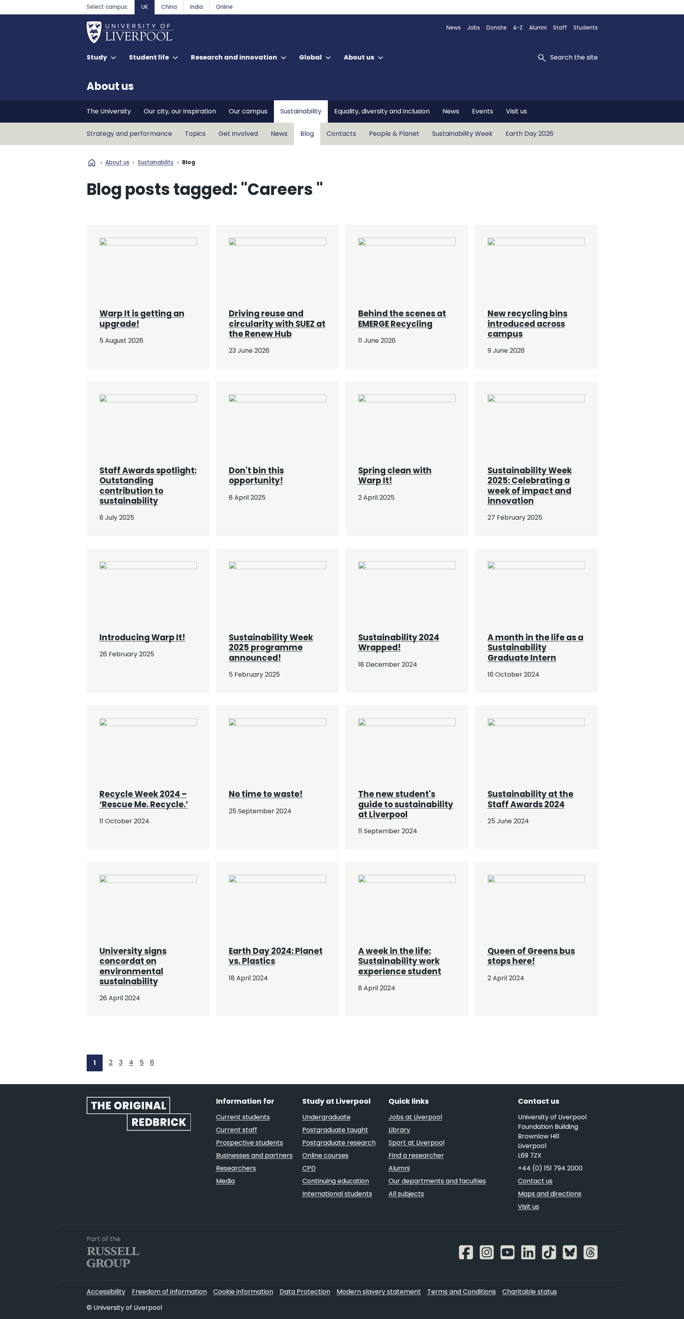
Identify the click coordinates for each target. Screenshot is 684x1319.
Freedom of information (169, 1291)
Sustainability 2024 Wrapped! (398, 642)
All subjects (406, 1193)
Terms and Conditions (461, 1291)
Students (585, 28)
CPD (309, 1168)
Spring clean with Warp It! (395, 475)
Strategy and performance (129, 133)
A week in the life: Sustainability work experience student (399, 961)
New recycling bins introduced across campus (527, 324)
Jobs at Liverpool (415, 1117)
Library (399, 1129)
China (169, 7)
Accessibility (106, 1291)
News (453, 28)
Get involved (238, 133)
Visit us (516, 111)
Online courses (325, 1155)
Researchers (236, 1168)
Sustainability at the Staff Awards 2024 (530, 799)
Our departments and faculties (437, 1181)
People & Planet (394, 133)
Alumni (538, 28)
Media (225, 1181)
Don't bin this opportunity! (256, 475)
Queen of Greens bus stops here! (531, 956)
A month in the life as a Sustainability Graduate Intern (535, 647)
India (196, 7)
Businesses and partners (254, 1155)
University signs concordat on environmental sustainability (133, 966)
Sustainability (300, 111)
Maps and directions (549, 1193)
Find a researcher (416, 1155)
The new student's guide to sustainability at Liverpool (405, 804)
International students (337, 1193)
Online (224, 7)
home (92, 162)
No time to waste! (266, 794)
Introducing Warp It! (142, 637)
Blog (307, 133)
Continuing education (335, 1181)
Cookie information (243, 1291)
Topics (195, 133)
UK (144, 7)
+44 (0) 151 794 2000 (550, 1168)
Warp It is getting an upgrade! (141, 318)
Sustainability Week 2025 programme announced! (271, 647)
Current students (243, 1117)
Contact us (535, 1181)
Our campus (248, 111)
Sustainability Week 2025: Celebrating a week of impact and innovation (530, 486)
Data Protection (305, 1291)
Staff (560, 28)
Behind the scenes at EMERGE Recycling (402, 318)
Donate (496, 28)
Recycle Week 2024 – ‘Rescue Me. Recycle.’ (143, 799)
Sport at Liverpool (416, 1142)
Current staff (236, 1129)
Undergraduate (326, 1117)
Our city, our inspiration (180, 111)
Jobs (473, 28)
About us (110, 86)
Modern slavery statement (379, 1291)
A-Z (518, 28)
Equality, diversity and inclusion (382, 111)
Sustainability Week (462, 133)
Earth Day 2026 (529, 133)
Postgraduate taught (335, 1129)
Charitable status (529, 1291)
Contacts (341, 133)
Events (482, 111)
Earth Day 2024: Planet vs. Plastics (276, 956)
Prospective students (249, 1142)
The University (109, 111)
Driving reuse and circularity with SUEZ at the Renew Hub (277, 324)
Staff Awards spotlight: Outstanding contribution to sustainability (147, 486)
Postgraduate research (339, 1142)
